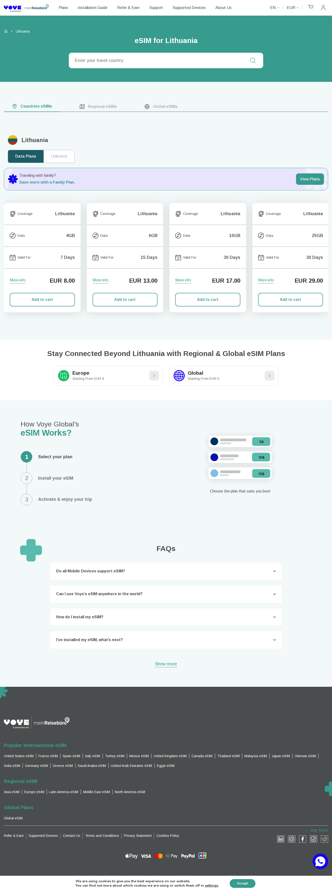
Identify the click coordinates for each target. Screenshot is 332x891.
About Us (223, 8)
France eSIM (48, 756)
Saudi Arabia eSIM (92, 766)
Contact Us (71, 836)
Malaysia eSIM (256, 756)
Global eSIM (13, 818)
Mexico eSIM (139, 756)
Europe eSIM (34, 792)
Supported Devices (189, 8)
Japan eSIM (281, 756)
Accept (242, 883)
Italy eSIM (92, 756)
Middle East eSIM (96, 792)
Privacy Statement (138, 836)
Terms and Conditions (102, 836)
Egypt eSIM (166, 766)
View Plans (310, 179)
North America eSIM (130, 792)
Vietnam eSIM (305, 756)
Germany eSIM (36, 766)
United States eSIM (19, 756)
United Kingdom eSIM (170, 756)
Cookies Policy (168, 836)
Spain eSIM (71, 756)
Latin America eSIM (63, 792)
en (273, 8)
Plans (63, 8)
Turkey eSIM (114, 756)
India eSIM (12, 766)
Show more (166, 664)
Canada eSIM (202, 756)
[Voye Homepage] (26, 7)
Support (156, 8)
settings (211, 885)
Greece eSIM (63, 766)
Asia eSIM (11, 792)
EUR (291, 8)
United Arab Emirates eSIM (131, 766)
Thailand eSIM (228, 756)
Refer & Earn (128, 8)
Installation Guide (92, 8)
